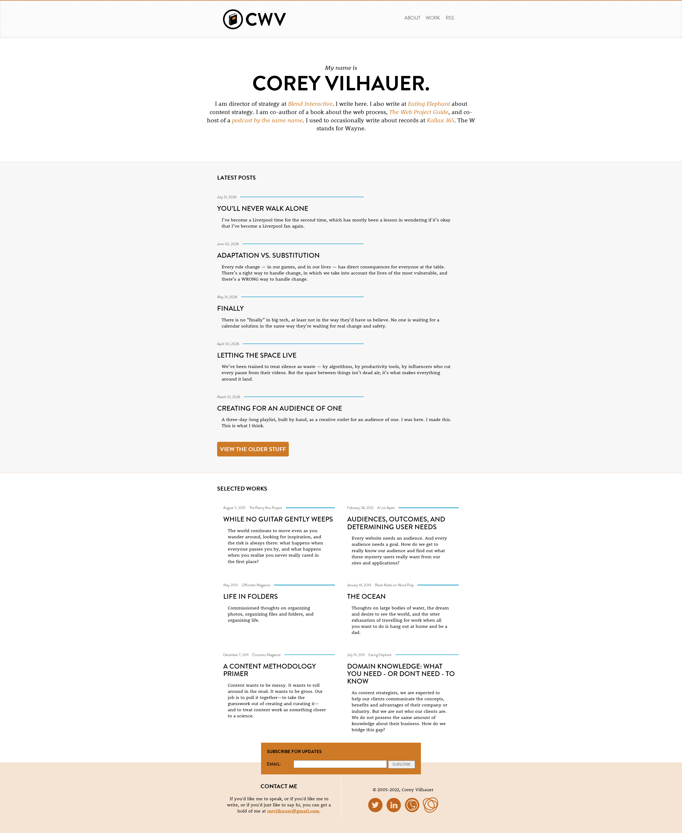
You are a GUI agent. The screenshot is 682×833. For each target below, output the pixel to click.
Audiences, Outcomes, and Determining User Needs (396, 523)
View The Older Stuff (253, 449)
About (412, 17)
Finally (230, 308)
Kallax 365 (440, 120)
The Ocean (366, 596)
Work (433, 17)
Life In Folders (250, 596)
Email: (274, 764)
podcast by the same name (267, 120)
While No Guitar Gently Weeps (278, 519)
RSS (450, 17)
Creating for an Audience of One (279, 408)
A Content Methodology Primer (269, 670)
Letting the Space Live (257, 355)
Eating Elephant (429, 103)
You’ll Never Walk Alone (262, 208)
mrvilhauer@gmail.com (293, 811)
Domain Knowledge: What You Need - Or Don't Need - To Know (401, 673)
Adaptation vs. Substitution (268, 255)
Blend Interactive (310, 103)
